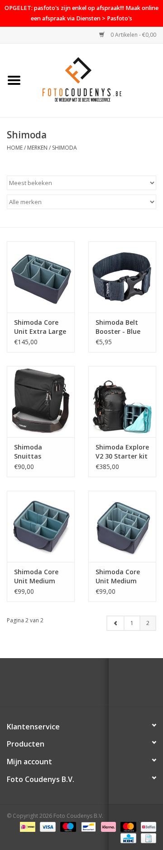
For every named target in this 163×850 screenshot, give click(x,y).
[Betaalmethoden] (27, 826)
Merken (37, 147)
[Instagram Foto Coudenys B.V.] (89, 686)
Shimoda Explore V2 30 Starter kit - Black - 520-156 (122, 452)
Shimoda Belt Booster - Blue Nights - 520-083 (122, 327)
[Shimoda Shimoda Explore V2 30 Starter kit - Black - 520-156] (122, 401)
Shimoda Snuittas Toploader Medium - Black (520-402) (38, 452)
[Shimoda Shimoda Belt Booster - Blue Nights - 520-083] (122, 277)
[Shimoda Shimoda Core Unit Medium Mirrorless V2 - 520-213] (41, 526)
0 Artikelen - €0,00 (132, 35)
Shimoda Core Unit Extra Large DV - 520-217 (40, 327)
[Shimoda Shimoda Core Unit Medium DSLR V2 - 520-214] (122, 526)
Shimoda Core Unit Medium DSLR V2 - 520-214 (118, 576)
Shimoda (64, 147)
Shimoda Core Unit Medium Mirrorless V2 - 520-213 (37, 576)
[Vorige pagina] (115, 623)
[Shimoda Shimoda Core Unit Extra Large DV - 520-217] (41, 277)
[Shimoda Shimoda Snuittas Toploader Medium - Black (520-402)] (41, 401)
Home (15, 147)
